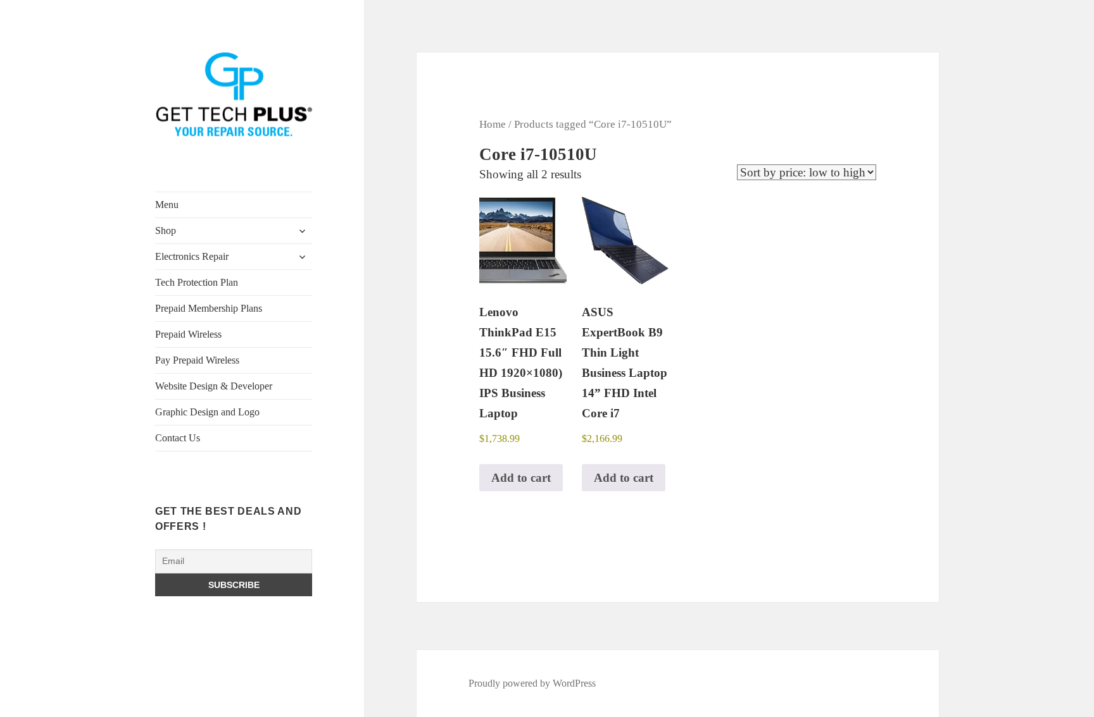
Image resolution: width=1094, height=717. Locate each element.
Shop (165, 230)
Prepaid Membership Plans (208, 308)
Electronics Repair (192, 256)
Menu (167, 204)
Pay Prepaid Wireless (197, 360)
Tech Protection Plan (196, 282)
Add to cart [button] (521, 477)
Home (492, 124)
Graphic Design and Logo (207, 412)
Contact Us (177, 437)
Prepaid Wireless (188, 334)
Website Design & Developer (213, 386)
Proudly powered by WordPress (532, 683)
